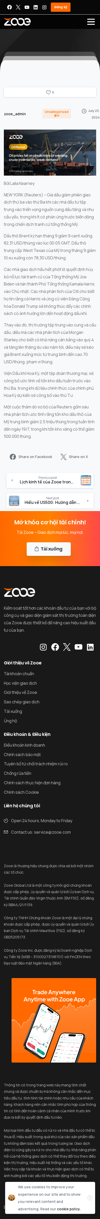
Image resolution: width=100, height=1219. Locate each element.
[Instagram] (44, 7)
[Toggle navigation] (91, 21)
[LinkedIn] (35, 7)
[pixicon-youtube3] (78, 647)
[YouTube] (27, 7)
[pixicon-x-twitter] (67, 647)
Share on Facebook (35, 456)
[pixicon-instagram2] (43, 647)
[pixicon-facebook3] (55, 647)
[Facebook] (9, 7)
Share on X (78, 456)
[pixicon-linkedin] (90, 647)
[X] (18, 7)
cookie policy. (69, 1208)
